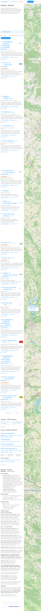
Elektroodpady (4, 423)
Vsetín (16, 441)
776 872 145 (4, 137)
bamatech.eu (14, 120)
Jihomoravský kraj (8, 433)
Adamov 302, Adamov (5, 278)
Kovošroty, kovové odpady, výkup (7, 424)
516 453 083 (4, 187)
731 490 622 (4, 299)
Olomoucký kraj (7, 444)
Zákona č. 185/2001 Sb (7, 581)
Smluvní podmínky (9, 602)
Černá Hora (12, 461)
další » (16, 413)
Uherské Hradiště (10, 441)
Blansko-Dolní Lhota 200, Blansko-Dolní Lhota (10, 344)
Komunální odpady (16, 423)
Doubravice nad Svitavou (6, 462)
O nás (21, 602)
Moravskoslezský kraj (9, 449)
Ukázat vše (3, 426)
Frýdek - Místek (8, 450)
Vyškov (7, 437)
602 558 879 (4, 269)
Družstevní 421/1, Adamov (6, 246)
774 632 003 (4, 108)
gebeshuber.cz (15, 350)
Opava (2, 452)
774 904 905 (4, 254)
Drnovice (13, 462)
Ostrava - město (8, 452)
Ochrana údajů (12, 604)
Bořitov (14, 460)
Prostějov (12, 446)
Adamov (2, 460)
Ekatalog (6, 1)
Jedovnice (18, 462)
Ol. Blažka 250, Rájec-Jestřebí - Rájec (8, 127)
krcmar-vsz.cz (15, 297)
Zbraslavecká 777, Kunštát (6, 114)
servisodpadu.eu (15, 150)
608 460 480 (4, 152)
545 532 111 (4, 59)
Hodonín (3, 437)
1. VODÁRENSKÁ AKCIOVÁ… (33, 307)
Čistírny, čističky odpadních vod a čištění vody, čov (22, 421)
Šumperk (20, 446)
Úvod (3, 602)
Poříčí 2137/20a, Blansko (6, 51)
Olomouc (7, 446)
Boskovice (18, 460)
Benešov (6, 460)
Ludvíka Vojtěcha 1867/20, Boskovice (8, 142)
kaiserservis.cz (15, 390)
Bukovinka (3, 461)
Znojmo (11, 437)
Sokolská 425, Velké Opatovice (7, 100)
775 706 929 (4, 352)
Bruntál (2, 450)
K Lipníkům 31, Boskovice (6, 401)
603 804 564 (14, 210)
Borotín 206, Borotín (5, 306)
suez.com (14, 407)
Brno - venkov (15, 435)
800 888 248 (4, 392)
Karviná (14, 450)
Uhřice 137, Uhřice (5, 291)
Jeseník (2, 446)
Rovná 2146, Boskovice (6, 261)
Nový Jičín (19, 450)
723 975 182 (14, 197)
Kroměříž (3, 441)
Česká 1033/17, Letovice (6, 217)
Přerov (16, 446)
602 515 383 (14, 283)
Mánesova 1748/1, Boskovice (7, 177)
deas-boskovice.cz (15, 267)
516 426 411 (4, 409)
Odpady (14, 424)
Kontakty (6, 604)
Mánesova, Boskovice (5, 328)
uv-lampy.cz (14, 76)
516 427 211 (4, 373)
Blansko (3, 435)
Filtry (22, 35)
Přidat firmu (16, 602)
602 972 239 (4, 122)
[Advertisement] (12, 22)
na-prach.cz (14, 135)
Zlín (19, 441)
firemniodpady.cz (15, 106)
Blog (21, 606)
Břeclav (20, 435)
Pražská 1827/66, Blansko (6, 205)
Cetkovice (7, 461)
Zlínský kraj (6, 439)
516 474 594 (14, 223)
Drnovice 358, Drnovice (6, 192)
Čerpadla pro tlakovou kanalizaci (7, 421)
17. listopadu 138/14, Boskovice (7, 365)
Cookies (18, 604)
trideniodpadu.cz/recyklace (12, 595)
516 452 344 (4, 337)
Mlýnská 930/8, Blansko (6, 70)
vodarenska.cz (15, 57)
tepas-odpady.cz (15, 252)
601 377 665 (4, 78)
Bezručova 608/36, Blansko (6, 384)
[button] (33, 313)
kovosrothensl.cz (15, 185)
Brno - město (8, 435)
